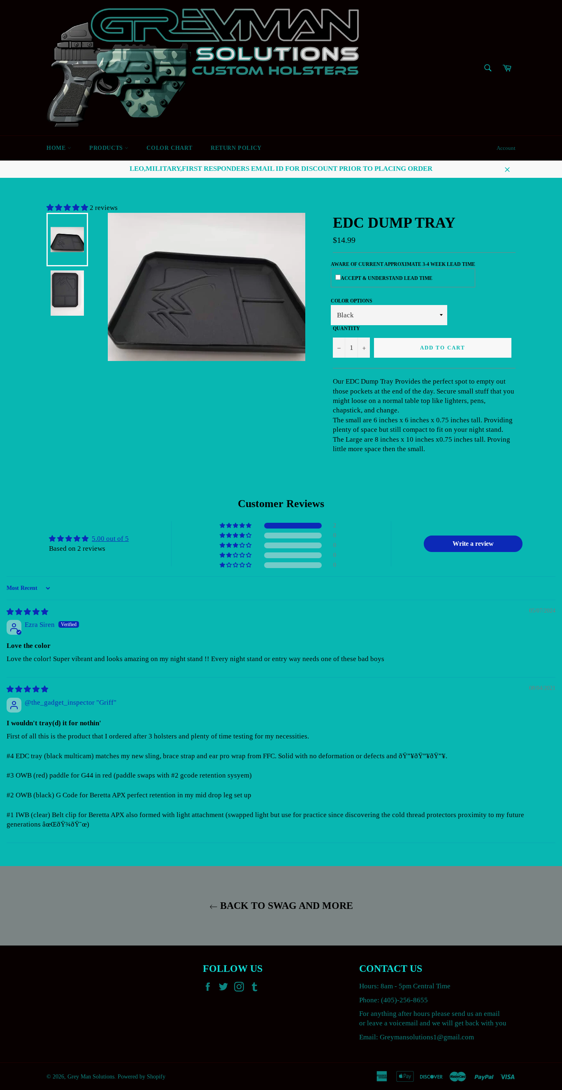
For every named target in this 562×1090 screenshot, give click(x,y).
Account (506, 148)
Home (56, 148)
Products (107, 148)
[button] (68, 208)
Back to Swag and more (285, 905)
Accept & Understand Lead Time (386, 278)
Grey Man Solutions (90, 1077)
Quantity (346, 328)
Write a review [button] (473, 543)
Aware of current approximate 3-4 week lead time (403, 264)
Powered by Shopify (141, 1077)
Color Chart (169, 148)
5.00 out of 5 (110, 539)
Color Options (351, 301)
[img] (27, 612)
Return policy (236, 148)
